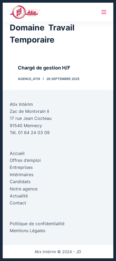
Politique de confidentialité (37, 223)
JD (78, 251)
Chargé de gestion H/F (44, 68)
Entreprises (21, 167)
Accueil (17, 153)
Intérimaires (21, 174)
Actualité (19, 196)
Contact (18, 203)
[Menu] (103, 12)
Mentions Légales (27, 230)
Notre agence (23, 189)
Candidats (20, 181)
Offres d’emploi (25, 160)
